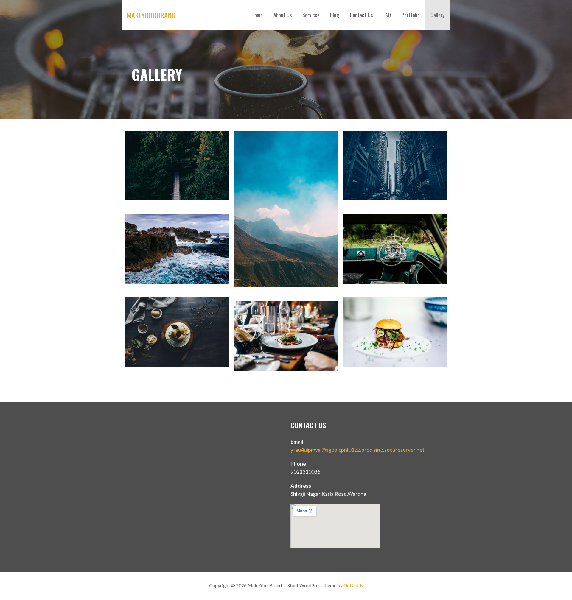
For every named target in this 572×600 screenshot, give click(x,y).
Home (257, 15)
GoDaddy (353, 585)
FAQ (387, 15)
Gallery (437, 15)
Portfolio (411, 15)
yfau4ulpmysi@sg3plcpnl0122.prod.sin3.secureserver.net (357, 449)
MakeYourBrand (151, 15)
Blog (334, 15)
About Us (282, 15)
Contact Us (361, 15)
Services (310, 15)
